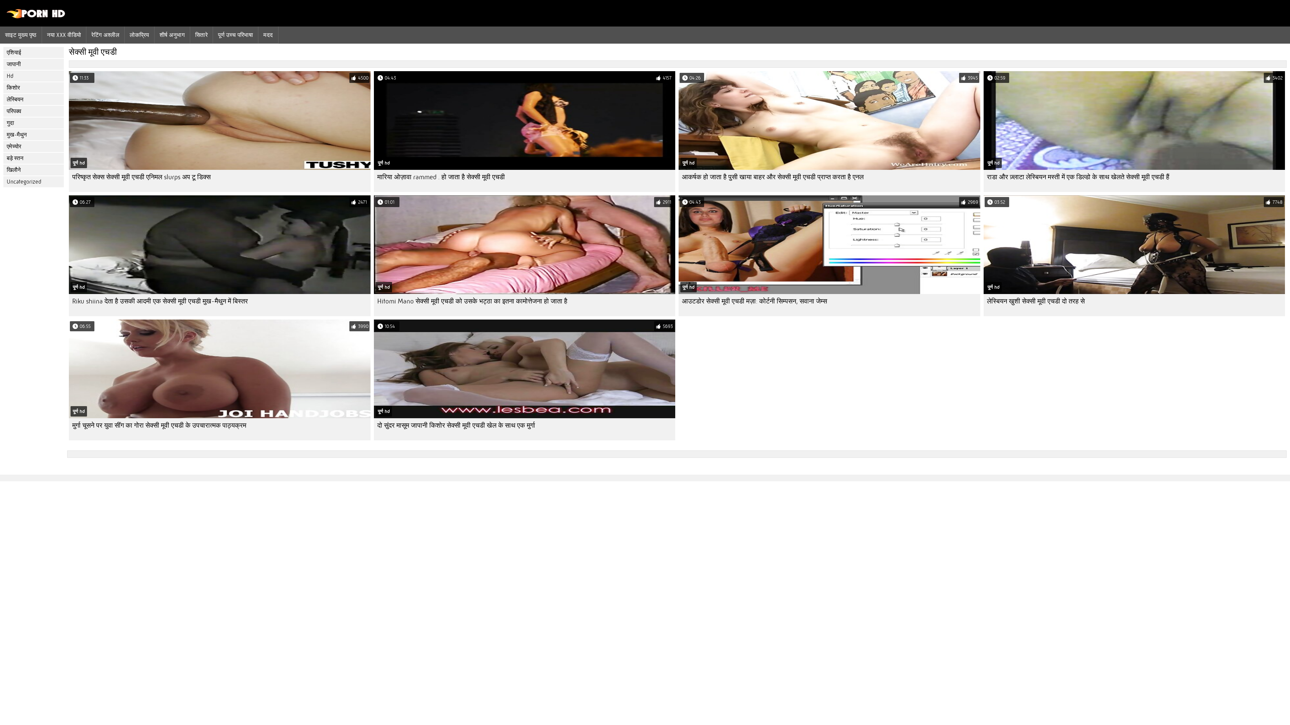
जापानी (14, 64)
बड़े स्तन (15, 158)
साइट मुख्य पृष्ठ (21, 35)
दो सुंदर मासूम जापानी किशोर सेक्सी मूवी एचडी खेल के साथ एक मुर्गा (456, 425)
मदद (268, 35)
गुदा (10, 123)
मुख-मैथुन (17, 135)
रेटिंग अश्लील (105, 35)
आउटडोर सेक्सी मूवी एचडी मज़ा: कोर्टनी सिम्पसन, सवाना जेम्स (754, 301)
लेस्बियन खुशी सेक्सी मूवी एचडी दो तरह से (1036, 301)
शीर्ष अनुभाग (172, 35)
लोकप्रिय (139, 35)
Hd (10, 76)
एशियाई (14, 52)
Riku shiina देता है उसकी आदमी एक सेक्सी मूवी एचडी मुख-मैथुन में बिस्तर (160, 301)
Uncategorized (24, 182)
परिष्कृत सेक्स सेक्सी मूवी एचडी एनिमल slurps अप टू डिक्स (141, 177)
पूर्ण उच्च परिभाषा (235, 35)
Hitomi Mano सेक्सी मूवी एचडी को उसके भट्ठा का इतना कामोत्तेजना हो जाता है (472, 301)
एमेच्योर (14, 146)
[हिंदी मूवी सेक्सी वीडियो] (36, 17)
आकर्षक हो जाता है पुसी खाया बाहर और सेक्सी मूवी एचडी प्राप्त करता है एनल (773, 177)
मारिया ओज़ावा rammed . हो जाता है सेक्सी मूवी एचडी (441, 177)
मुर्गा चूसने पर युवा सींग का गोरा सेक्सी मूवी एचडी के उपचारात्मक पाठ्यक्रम (159, 425)
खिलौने (14, 170)
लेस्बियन (15, 99)
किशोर (13, 88)
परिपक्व (14, 111)
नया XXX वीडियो (64, 35)
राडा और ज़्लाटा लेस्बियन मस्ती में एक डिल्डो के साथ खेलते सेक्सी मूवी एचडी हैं (1078, 177)
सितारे (201, 35)
